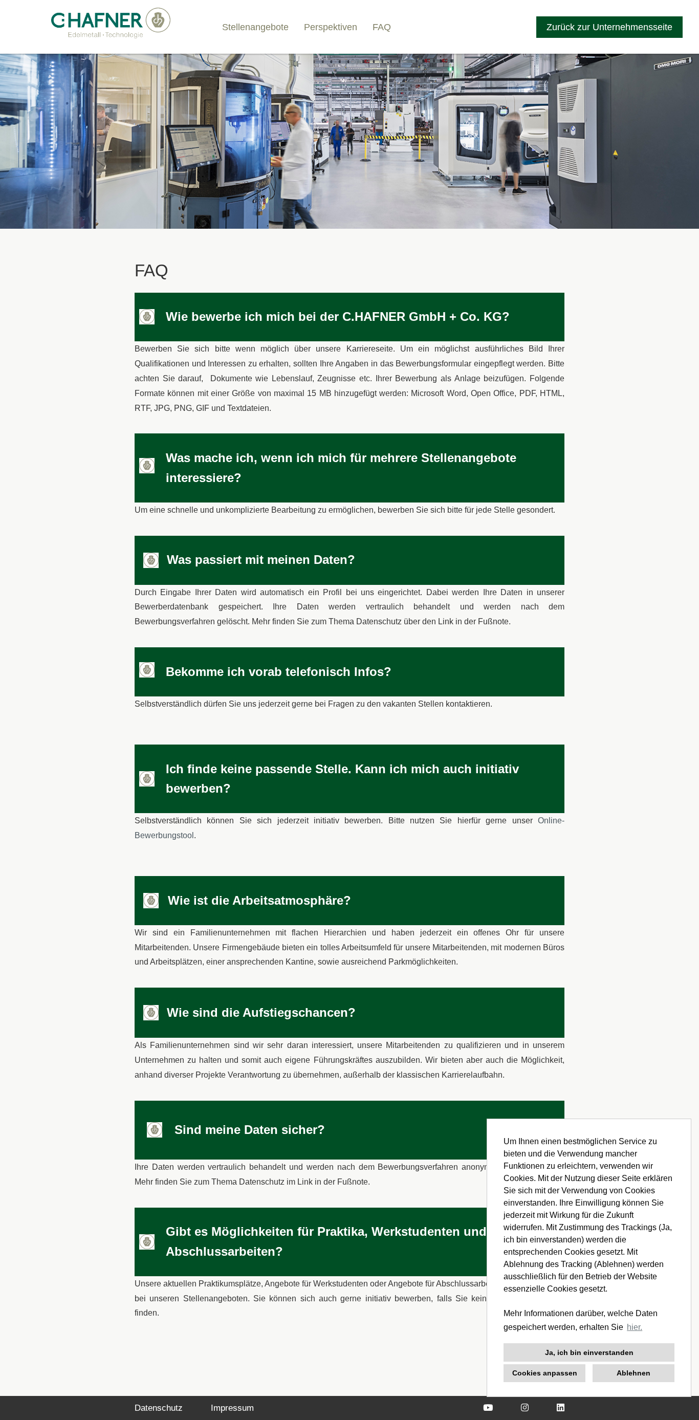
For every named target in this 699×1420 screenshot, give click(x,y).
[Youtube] (488, 1408)
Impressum (232, 1408)
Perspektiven (330, 27)
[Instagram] (525, 1408)
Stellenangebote (255, 27)
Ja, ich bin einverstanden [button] (589, 1352)
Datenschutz (159, 1408)
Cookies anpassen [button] (544, 1373)
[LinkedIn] (560, 1408)
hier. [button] (634, 1327)
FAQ (382, 27)
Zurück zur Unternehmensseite (609, 27)
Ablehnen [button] (633, 1373)
